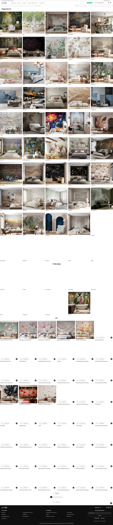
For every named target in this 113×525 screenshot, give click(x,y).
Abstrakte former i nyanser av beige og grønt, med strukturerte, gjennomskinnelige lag (44, 447)
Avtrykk (47, 514)
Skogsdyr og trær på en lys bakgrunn (44, 404)
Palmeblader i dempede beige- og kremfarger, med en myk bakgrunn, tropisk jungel (63, 447)
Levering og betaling (5, 516)
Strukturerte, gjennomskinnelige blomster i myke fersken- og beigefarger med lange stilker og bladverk (101, 425)
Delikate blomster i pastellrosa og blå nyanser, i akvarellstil (44, 339)
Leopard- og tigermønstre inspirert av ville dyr (101, 468)
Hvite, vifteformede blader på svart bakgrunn (63, 404)
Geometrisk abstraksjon (99, 339)
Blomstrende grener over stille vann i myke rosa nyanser (44, 489)
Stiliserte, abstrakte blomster (5, 361)
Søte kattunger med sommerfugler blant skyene (82, 361)
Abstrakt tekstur (79, 425)
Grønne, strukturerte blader (24, 468)
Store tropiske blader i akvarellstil (101, 382)
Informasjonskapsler (70, 514)
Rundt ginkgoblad (22, 425)
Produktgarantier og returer (28, 512)
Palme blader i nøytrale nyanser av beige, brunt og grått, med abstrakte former (6, 447)
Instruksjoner (4, 518)
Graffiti (39, 425)
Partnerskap (69, 516)
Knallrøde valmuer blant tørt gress (25, 404)
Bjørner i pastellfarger (80, 447)
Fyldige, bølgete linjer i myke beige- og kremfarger (63, 339)
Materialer (3, 514)
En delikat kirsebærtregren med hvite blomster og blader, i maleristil (25, 447)
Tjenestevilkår (69, 512)
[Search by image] (76, 5)
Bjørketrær (59, 425)
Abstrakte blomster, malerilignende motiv (44, 382)
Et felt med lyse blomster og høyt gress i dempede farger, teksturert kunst (101, 489)
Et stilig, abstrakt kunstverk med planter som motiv (82, 382)
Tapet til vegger (25, 516)
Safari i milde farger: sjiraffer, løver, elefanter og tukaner (63, 468)
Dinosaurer (59, 361)
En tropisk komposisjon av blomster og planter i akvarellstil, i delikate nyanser (63, 382)
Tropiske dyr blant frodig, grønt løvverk (82, 404)
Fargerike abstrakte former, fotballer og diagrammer (44, 361)
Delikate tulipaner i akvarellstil (5, 468)
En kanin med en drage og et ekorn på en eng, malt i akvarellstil (101, 447)
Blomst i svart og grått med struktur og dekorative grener (6, 404)
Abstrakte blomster (22, 361)
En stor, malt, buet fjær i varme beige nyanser (25, 489)
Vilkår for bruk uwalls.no (50, 516)
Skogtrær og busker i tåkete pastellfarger (82, 489)
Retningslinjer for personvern (51, 512)
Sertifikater (25, 514)
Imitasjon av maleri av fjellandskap (6, 382)
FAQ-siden (3, 512)
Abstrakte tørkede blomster (81, 339)
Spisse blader (2, 425)
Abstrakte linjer (98, 404)
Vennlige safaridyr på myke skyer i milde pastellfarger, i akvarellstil (6, 339)
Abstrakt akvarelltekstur (80, 468)
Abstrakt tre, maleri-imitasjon (24, 382)
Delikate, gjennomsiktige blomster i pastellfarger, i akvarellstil (25, 339)
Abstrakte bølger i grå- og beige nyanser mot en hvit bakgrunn (6, 489)
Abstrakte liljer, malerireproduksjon (101, 361)
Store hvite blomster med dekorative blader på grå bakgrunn (63, 489)
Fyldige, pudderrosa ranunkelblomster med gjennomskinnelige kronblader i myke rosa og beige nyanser (44, 468)
